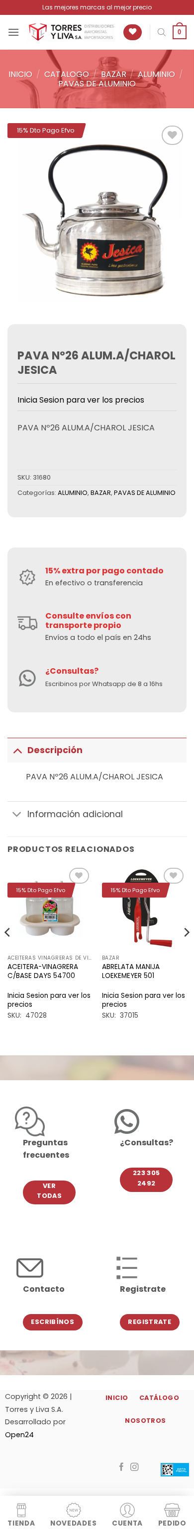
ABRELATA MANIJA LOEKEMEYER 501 (131, 971)
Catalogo (66, 74)
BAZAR (113, 74)
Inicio (20, 74)
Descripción (55, 750)
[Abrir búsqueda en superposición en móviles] (162, 32)
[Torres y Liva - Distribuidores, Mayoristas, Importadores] (71, 32)
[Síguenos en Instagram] (134, 1467)
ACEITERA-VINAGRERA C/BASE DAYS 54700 (42, 971)
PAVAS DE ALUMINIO (97, 83)
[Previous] (8, 951)
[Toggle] (17, 750)
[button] (13, 32)
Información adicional (75, 814)
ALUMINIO (156, 74)
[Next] (186, 951)
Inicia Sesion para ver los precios (80, 400)
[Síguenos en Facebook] (121, 1467)
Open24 (19, 1435)
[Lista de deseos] (132, 32)
